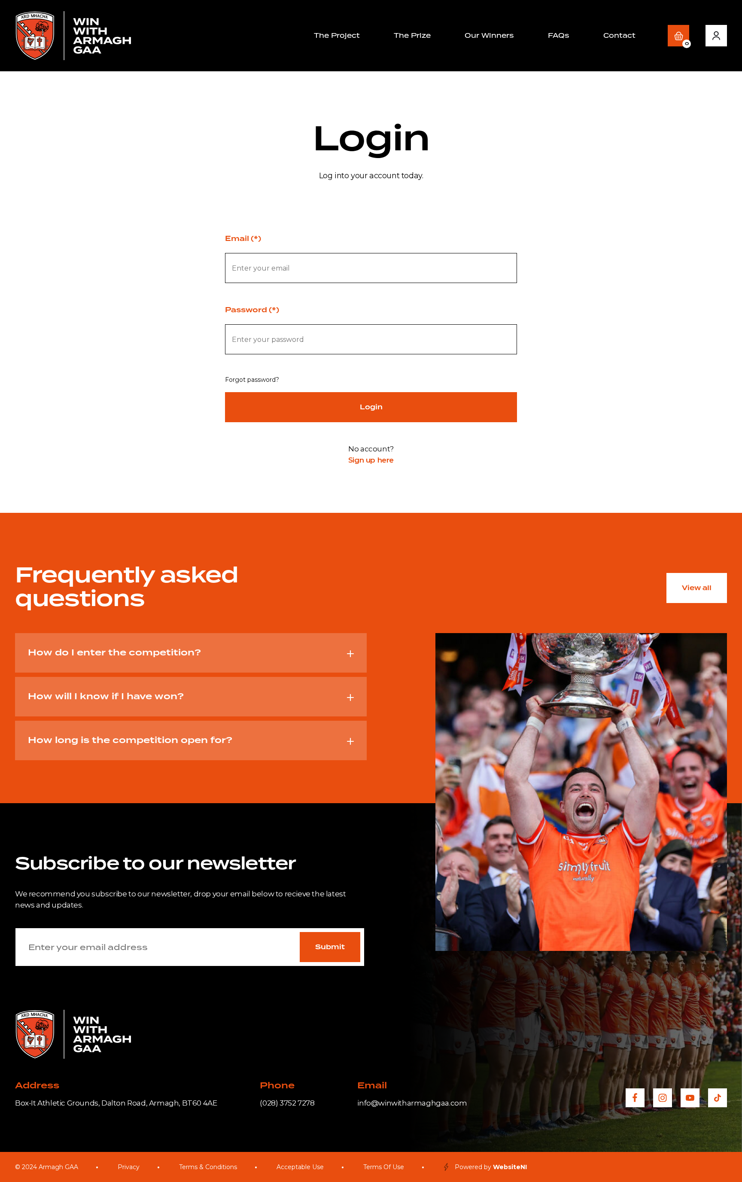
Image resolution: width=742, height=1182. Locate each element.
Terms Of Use (383, 1167)
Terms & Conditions (208, 1167)
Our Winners (489, 35)
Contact (619, 35)
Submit (330, 947)
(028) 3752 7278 (287, 1103)
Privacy (129, 1167)
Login (371, 407)
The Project (337, 35)
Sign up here (371, 460)
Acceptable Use (300, 1167)
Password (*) (252, 310)
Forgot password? (252, 380)
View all (697, 588)
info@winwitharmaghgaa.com (412, 1103)
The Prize (412, 35)
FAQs (558, 35)
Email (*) (243, 238)
